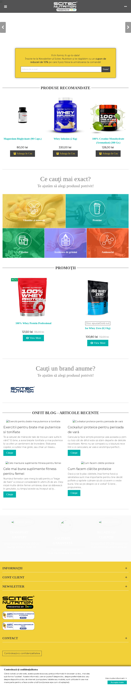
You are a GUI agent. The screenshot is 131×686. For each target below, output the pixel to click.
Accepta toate (117, 682)
